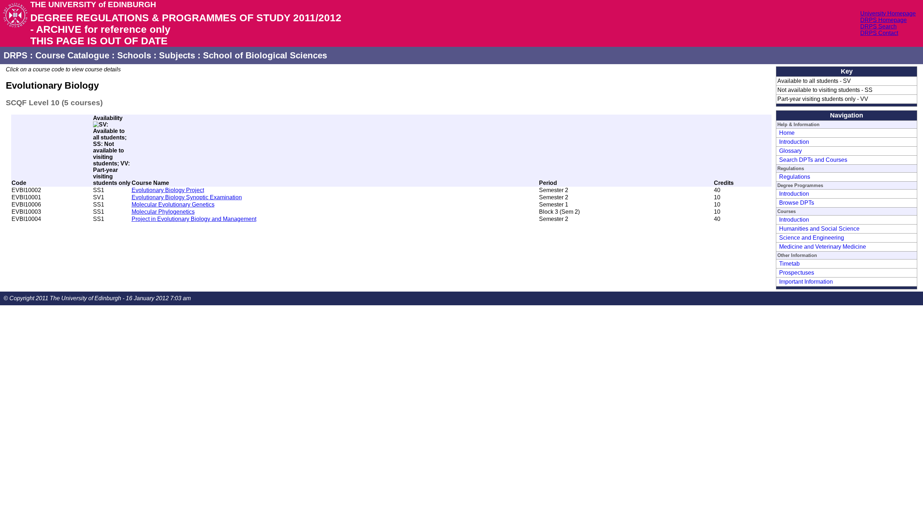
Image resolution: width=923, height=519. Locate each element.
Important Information (806, 282)
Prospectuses (796, 273)
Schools (134, 55)
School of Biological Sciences (265, 55)
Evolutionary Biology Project (168, 190)
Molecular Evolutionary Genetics (173, 204)
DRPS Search (878, 26)
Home (787, 133)
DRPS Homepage (883, 20)
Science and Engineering (811, 238)
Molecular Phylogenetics (163, 212)
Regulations (794, 177)
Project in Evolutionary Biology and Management (194, 219)
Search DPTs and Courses (813, 160)
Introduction (794, 142)
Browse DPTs (796, 203)
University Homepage (888, 13)
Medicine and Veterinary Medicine (822, 247)
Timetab (789, 264)
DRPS (15, 55)
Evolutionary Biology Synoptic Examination (187, 197)
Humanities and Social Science (819, 229)
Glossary (790, 151)
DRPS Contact (879, 33)
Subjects (177, 55)
